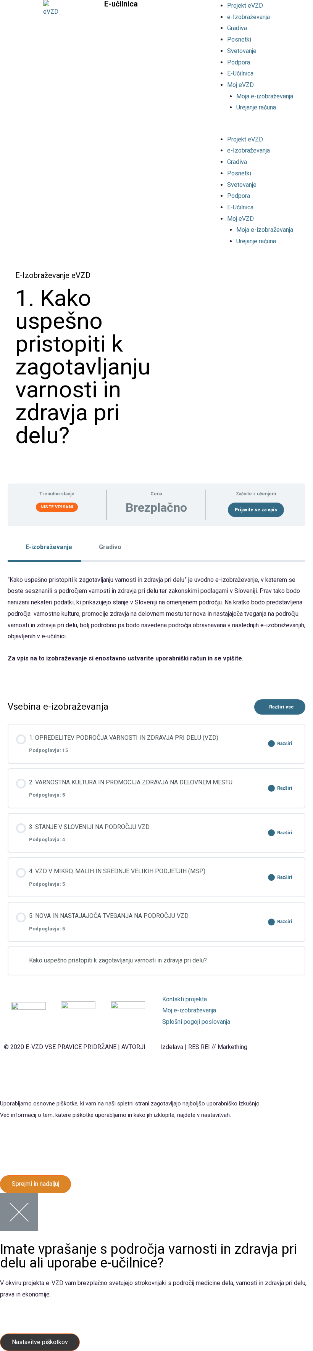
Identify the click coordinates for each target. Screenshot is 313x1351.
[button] (261, 128)
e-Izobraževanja (248, 17)
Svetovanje (242, 51)
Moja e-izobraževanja (264, 96)
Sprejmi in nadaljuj (35, 1183)
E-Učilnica (240, 73)
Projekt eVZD (245, 5)
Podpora (238, 62)
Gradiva (237, 28)
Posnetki (239, 39)
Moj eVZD (240, 84)
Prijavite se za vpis (256, 509)
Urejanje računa (256, 107)
